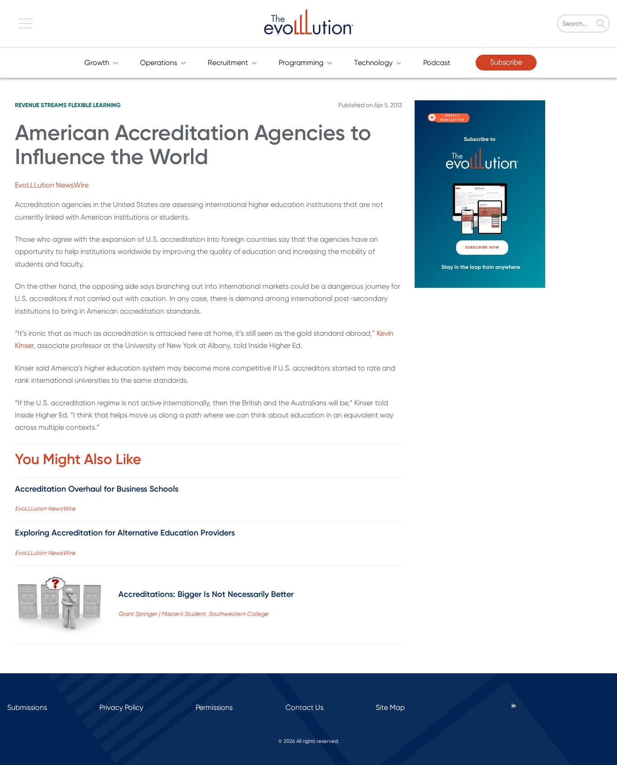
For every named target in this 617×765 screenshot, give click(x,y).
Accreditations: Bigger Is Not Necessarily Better (206, 594)
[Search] (601, 24)
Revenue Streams (41, 105)
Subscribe (506, 62)
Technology (373, 62)
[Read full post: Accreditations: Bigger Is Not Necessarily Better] (59, 605)
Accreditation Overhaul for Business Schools (96, 489)
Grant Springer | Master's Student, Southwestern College (193, 613)
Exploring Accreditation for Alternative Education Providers (125, 533)
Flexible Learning (94, 105)
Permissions (214, 707)
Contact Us (304, 707)
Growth (96, 62)
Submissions (27, 707)
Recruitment (228, 62)
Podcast (436, 62)
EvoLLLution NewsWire (52, 185)
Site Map (390, 707)
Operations (158, 62)
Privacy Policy (121, 707)
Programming (301, 62)
